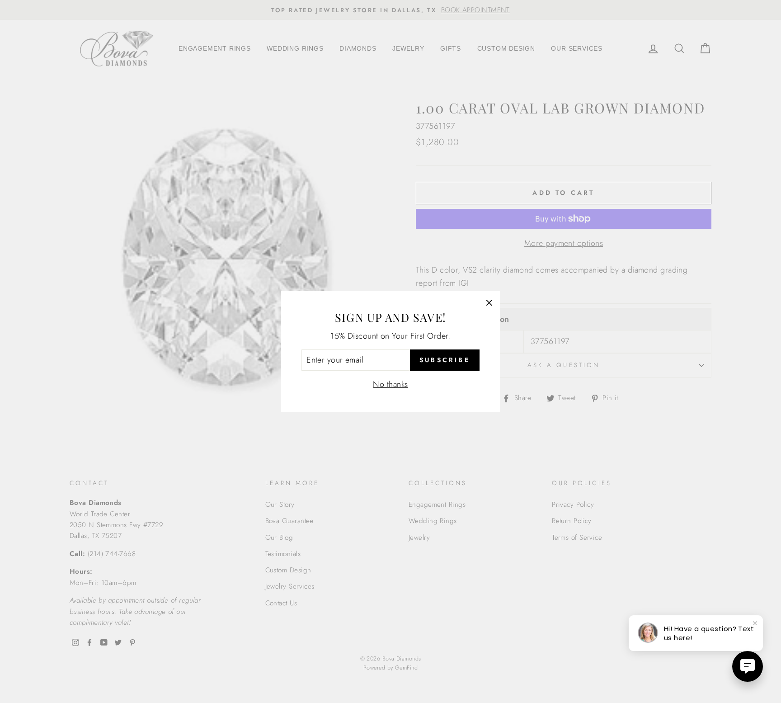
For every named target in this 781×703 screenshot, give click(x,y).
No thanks (390, 384)
